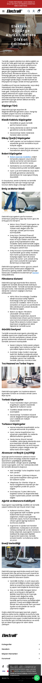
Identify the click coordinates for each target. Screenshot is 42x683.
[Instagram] (8, 666)
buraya (36, 272)
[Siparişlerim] (33, 11)
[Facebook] (3, 666)
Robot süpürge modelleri (20, 157)
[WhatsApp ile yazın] (37, 678)
